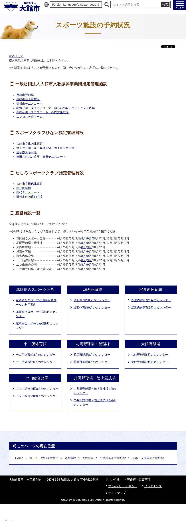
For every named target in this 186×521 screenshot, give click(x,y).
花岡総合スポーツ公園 (35, 289)
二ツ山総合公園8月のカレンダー (37, 388)
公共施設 (70, 458)
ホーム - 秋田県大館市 (43, 458)
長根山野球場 (25, 95)
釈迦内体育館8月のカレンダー (151, 300)
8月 (83, 238)
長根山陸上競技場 (28, 99)
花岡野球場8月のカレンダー (92, 354)
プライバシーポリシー (122, 486)
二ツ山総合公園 (35, 378)
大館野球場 (150, 344)
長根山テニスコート (29, 103)
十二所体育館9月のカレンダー (35, 362)
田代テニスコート (28, 192)
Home (19, 458)
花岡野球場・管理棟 (93, 344)
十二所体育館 (35, 344)
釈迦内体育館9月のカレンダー (151, 307)
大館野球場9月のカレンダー (149, 362)
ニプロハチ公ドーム (29, 116)
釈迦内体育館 (150, 289)
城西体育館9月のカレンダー (92, 307)
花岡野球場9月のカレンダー (92, 362)
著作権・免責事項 (138, 479)
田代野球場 (23, 188)
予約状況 (88, 458)
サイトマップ (117, 493)
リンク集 (114, 479)
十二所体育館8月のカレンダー (35, 354)
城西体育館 (92, 289)
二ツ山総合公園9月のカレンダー (37, 396)
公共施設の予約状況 (113, 458)
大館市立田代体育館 (29, 183)
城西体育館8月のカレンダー (92, 300)
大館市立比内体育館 (29, 143)
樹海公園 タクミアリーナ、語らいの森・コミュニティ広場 (55, 108)
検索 (165, 4)
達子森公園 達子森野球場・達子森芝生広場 (45, 148)
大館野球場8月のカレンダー (149, 354)
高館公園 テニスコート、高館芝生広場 (42, 112)
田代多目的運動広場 (29, 197)
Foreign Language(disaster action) (75, 4)
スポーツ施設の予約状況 (148, 458)
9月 (89, 238)
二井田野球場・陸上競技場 (93, 378)
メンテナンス (153, 486)
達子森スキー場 (26, 152)
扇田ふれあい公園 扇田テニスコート (41, 156)
